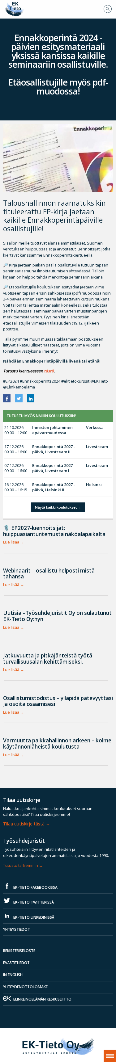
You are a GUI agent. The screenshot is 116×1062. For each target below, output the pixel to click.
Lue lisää (11, 542)
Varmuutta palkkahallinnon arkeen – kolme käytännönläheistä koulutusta (57, 743)
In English (13, 974)
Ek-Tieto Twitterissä (33, 902)
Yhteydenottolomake (25, 986)
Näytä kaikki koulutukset (56, 507)
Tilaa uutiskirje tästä (24, 824)
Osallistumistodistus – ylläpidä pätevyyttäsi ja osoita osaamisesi (58, 701)
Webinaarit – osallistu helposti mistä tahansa (49, 573)
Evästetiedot (16, 962)
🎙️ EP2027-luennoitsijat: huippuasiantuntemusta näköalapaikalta (54, 531)
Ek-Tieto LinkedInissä (33, 917)
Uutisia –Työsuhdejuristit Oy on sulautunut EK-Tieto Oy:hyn (57, 616)
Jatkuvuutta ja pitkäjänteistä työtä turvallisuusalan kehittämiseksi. (47, 658)
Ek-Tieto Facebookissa (35, 887)
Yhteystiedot (16, 929)
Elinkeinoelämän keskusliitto (42, 999)
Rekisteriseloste (19, 950)
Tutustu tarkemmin (20, 865)
